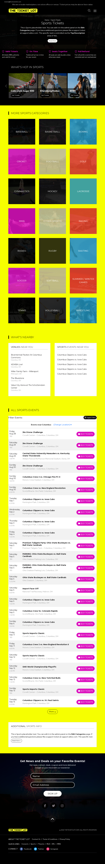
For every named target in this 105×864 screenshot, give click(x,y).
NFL (53, 844)
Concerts (25, 844)
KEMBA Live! (17, 364)
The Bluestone (17, 378)
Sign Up (52, 793)
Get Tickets (15, 95)
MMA (59, 844)
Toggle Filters (91, 417)
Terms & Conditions (50, 839)
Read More (52, 41)
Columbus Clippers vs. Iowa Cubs (72, 355)
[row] (52, 433)
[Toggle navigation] (95, 10)
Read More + (16, 741)
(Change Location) (61, 425)
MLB (48, 844)
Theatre (41, 844)
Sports (33, 844)
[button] (89, 10)
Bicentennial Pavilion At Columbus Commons (26, 356)
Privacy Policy (65, 839)
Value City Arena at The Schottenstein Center (28, 386)
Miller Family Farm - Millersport (24, 371)
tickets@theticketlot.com (12, 2)
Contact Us (36, 839)
